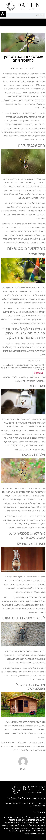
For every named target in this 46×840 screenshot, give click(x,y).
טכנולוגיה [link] (14, 68)
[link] (3, 14)
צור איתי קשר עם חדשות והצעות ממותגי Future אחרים (23, 365)
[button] (23, 21)
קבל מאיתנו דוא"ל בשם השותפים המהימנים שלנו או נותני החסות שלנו (23, 369)
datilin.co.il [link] (37, 817)
